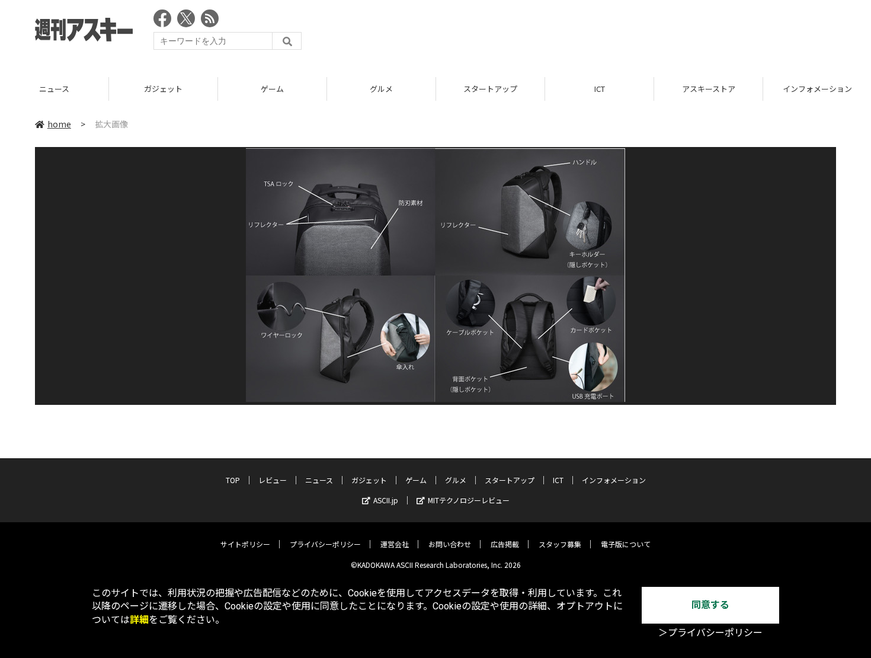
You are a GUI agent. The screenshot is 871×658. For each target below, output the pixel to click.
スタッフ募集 (560, 544)
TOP (233, 480)
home (59, 124)
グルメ (381, 88)
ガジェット (163, 88)
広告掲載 (505, 544)
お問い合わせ (449, 544)
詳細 (139, 619)
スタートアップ (490, 88)
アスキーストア (708, 88)
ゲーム (272, 88)
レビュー (272, 480)
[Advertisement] (620, 32)
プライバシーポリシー (325, 544)
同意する (710, 605)
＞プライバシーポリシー (710, 632)
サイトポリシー (245, 544)
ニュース (54, 88)
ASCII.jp (385, 500)
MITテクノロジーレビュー (469, 500)
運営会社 (394, 544)
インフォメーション (614, 480)
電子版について (626, 544)
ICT (599, 88)
